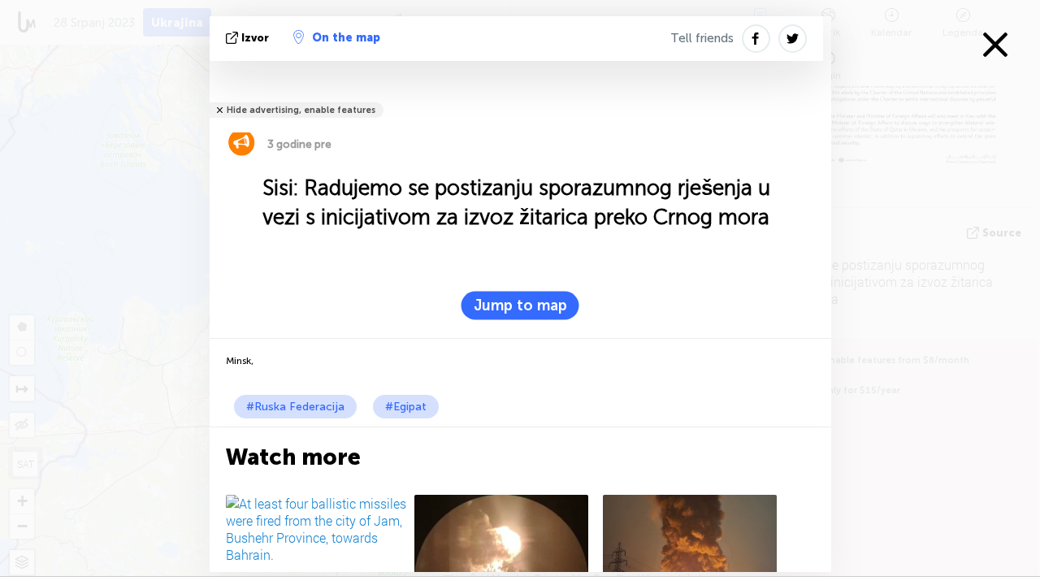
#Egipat (406, 407)
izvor (255, 38)
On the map (346, 38)
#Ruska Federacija (295, 407)
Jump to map (520, 305)
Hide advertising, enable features (301, 110)
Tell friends (702, 38)
